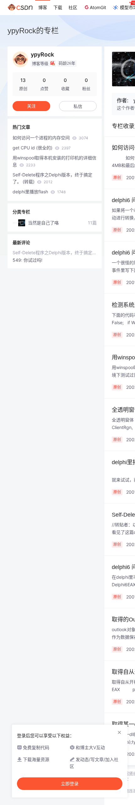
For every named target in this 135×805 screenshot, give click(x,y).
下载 (57, 7)
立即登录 (69, 783)
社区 (72, 7)
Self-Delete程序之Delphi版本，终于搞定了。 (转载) (52, 178)
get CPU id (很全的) (42, 147)
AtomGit (98, 7)
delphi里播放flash (39, 191)
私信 (77, 106)
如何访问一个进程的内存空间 (50, 137)
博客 (42, 7)
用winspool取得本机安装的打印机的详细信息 (54, 161)
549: (18, 260)
